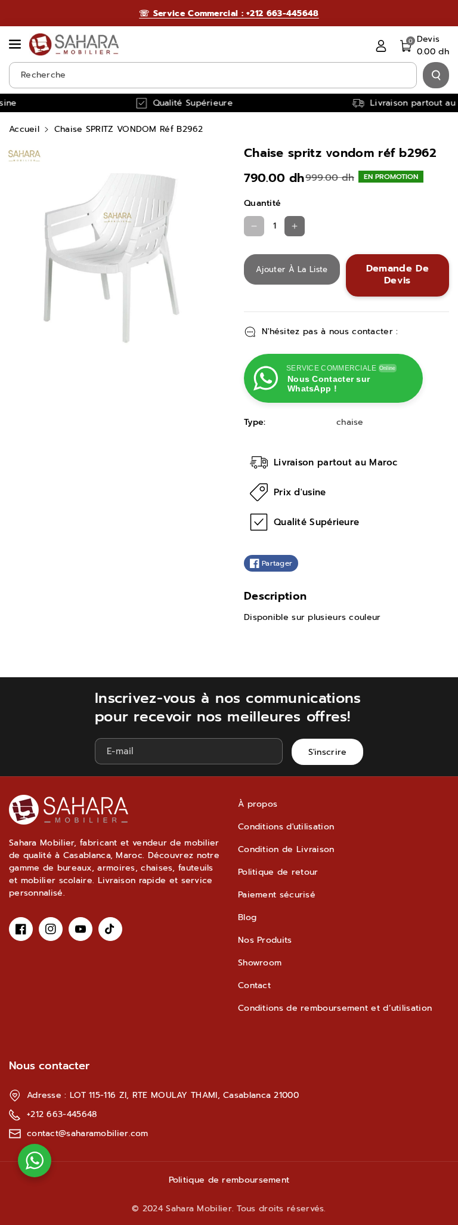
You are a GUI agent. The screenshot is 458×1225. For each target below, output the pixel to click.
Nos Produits (265, 940)
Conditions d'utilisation (286, 826)
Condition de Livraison (286, 849)
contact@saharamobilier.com (87, 1133)
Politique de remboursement (229, 1180)
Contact (254, 985)
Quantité (262, 203)
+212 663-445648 (62, 1114)
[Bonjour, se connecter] (381, 45)
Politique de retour (278, 872)
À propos (257, 804)
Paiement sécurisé (276, 894)
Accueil (24, 129)
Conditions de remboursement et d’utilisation (335, 1008)
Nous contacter (49, 1065)
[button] (16, 44)
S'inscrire (327, 752)
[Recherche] (436, 75)
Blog (247, 917)
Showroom (259, 962)
